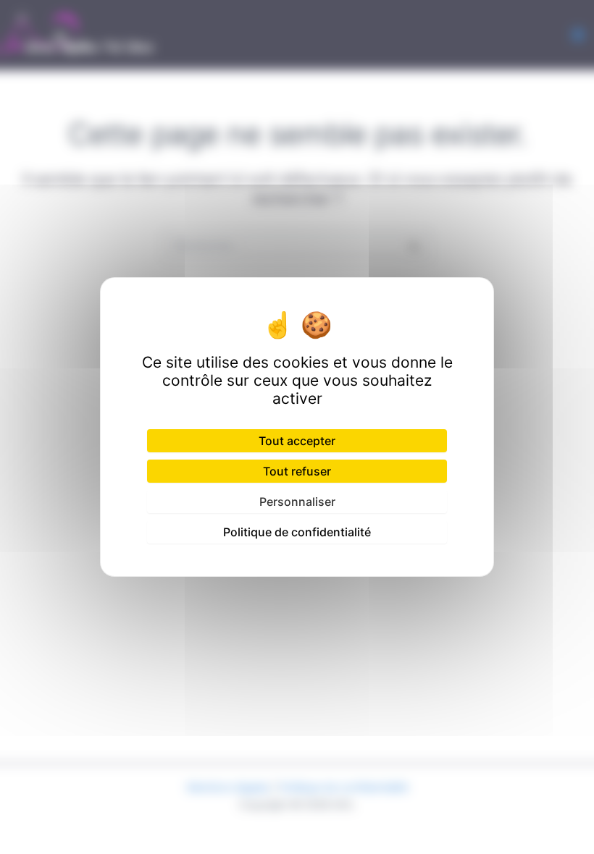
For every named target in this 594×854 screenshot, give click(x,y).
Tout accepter (297, 441)
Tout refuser (297, 471)
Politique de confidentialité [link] (297, 532)
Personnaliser (297, 501)
